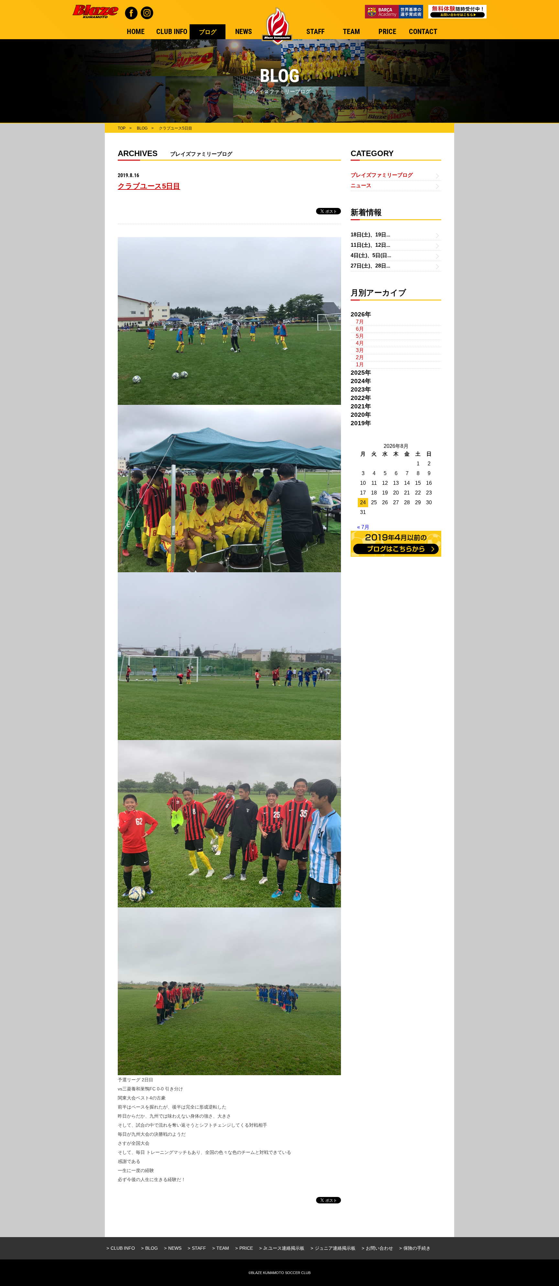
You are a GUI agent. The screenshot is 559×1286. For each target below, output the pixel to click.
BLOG (151, 1248)
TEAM (222, 1248)
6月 (360, 329)
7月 (360, 321)
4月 (360, 343)
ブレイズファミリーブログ (382, 175)
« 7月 (363, 527)
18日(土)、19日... (370, 234)
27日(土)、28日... (370, 265)
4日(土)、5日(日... (371, 255)
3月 (360, 350)
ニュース (361, 185)
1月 (360, 364)
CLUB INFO (123, 1248)
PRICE (246, 1248)
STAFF (199, 1248)
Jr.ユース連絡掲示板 (283, 1248)
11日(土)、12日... (370, 245)
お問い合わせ (379, 1248)
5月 (360, 336)
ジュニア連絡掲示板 (335, 1248)
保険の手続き (417, 1248)
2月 (360, 357)
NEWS (174, 1248)
